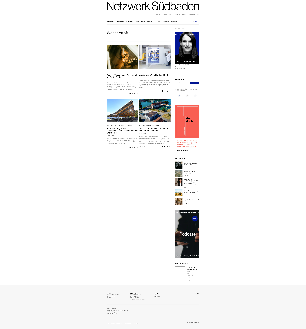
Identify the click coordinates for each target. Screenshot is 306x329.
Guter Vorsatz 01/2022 (112, 125)
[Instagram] (197, 296)
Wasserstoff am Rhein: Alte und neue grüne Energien (153, 129)
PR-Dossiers (174, 21)
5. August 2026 (187, 203)
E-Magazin (166, 21)
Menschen (149, 21)
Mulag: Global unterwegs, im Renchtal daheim (191, 191)
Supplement (192, 14)
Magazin (184, 14)
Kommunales (129, 21)
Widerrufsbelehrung (116, 323)
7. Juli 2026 (186, 175)
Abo (198, 14)
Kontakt (165, 14)
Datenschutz (128, 323)
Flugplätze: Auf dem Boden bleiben (190, 172)
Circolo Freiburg (111, 312)
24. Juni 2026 (186, 194)
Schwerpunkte (110, 21)
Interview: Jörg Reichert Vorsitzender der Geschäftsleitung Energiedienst (122, 130)
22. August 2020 (142, 133)
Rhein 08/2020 (142, 125)
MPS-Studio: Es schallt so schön (191, 200)
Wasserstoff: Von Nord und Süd (153, 75)
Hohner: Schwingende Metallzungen (190, 163)
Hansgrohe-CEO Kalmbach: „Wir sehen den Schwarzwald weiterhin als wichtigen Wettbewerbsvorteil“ (191, 182)
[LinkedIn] (198, 296)
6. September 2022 (143, 77)
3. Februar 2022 (110, 135)
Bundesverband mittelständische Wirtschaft (118, 310)
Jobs (170, 14)
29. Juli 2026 (186, 167)
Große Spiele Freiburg (112, 313)
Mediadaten (177, 14)
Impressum (136, 323)
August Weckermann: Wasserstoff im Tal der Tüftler (122, 76)
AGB (108, 323)
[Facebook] (195, 296)
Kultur (143, 21)
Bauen (137, 21)
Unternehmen (120, 21)
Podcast (159, 21)
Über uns (158, 14)
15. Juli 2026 (186, 187)
